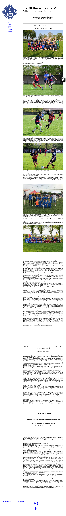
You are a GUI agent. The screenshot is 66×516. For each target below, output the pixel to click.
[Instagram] (36, 503)
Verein (10, 24)
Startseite (10, 22)
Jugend (9, 27)
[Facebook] (35, 509)
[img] (10, 12)
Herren (9, 26)
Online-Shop (9, 29)
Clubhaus (10, 31)
